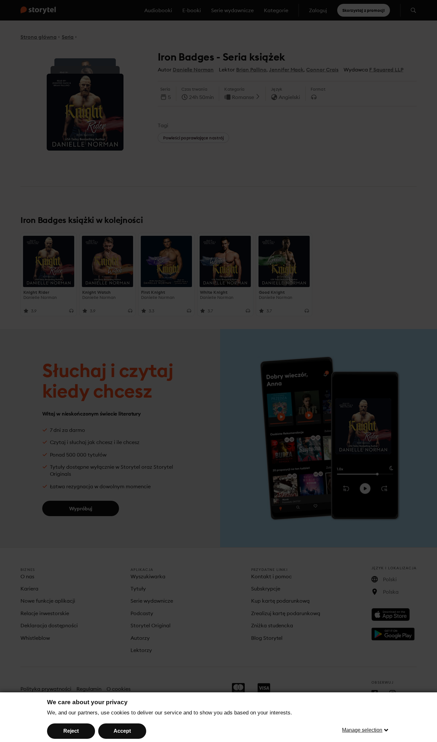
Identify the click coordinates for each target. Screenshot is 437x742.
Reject (71, 731)
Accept (122, 731)
